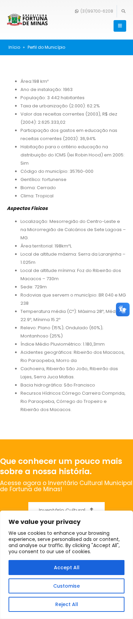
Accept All (66, 567)
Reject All (66, 604)
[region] (66, 565)
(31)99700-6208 (96, 11)
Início (14, 47)
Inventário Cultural (63, 510)
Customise (66, 586)
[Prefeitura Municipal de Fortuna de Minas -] (27, 20)
